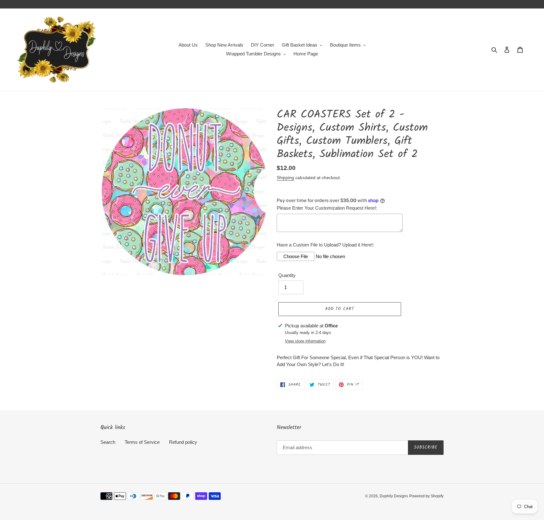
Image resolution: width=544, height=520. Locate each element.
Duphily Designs (394, 496)
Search (107, 442)
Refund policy (183, 442)
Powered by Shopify (426, 496)
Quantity (287, 275)
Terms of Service (142, 442)
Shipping (285, 177)
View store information (305, 341)
